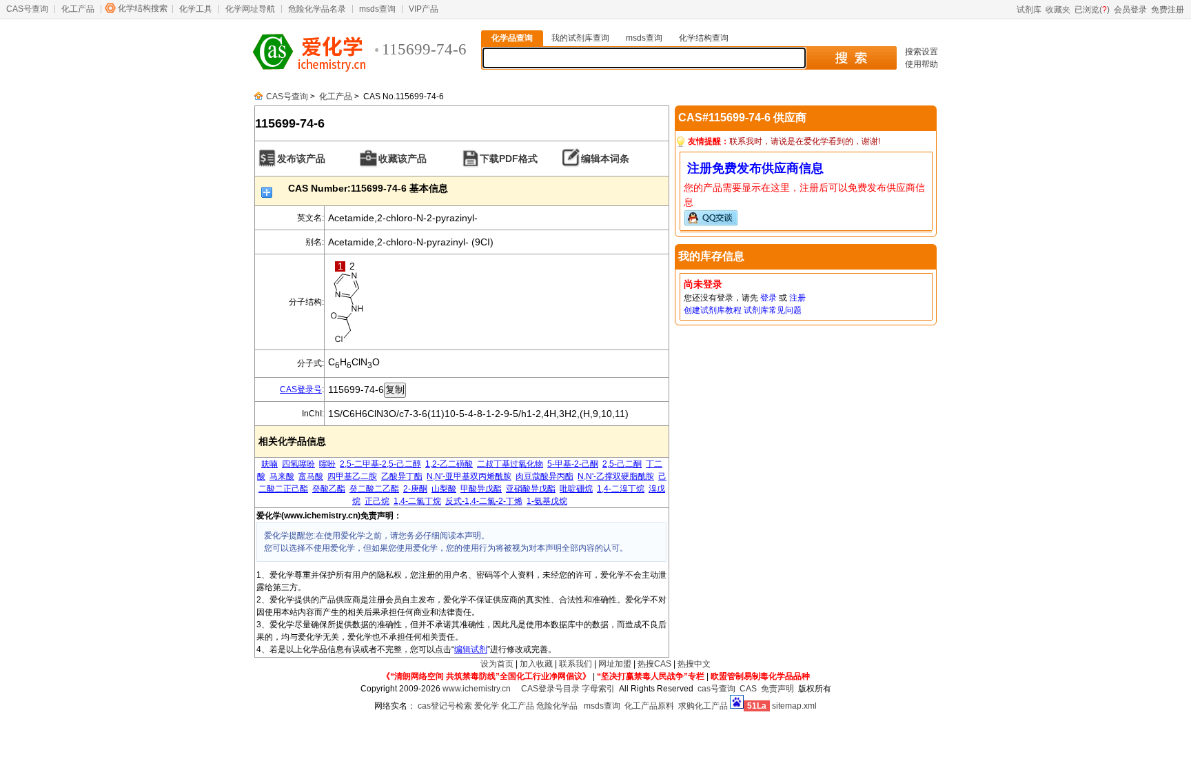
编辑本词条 (605, 158)
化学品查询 (512, 38)
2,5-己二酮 (622, 464)
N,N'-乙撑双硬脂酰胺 (616, 476)
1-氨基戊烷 (547, 501)
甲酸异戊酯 (481, 489)
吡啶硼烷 (576, 489)
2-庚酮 (415, 489)
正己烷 (377, 501)
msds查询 (377, 9)
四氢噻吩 (298, 464)
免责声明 (777, 688)
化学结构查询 (704, 38)
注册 (797, 298)
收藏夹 (1058, 9)
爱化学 (486, 706)
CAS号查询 (27, 9)
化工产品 (77, 9)
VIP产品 (423, 9)
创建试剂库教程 (713, 310)
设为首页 (496, 664)
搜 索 (851, 58)
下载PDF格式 (509, 158)
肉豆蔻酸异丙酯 (544, 476)
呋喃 (269, 464)
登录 (768, 298)
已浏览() (1092, 9)
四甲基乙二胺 (352, 476)
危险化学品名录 (317, 9)
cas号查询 (716, 688)
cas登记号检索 (445, 706)
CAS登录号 (301, 389)
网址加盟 (614, 664)
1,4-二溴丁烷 (620, 489)
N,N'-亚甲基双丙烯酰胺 (469, 476)
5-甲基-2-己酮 (572, 464)
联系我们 (575, 664)
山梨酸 (443, 489)
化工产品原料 (649, 706)
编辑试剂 (470, 649)
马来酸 (281, 476)
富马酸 (310, 476)
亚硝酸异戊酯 (531, 489)
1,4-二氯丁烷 (417, 501)
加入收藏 (536, 664)
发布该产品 (301, 158)
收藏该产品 (402, 158)
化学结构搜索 (142, 8)
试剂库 (1029, 9)
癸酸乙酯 (328, 489)
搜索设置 (921, 52)
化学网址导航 (250, 9)
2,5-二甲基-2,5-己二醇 (380, 464)
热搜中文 (694, 664)
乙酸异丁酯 (402, 476)
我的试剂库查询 (580, 38)
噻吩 (327, 464)
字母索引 (598, 688)
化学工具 (195, 9)
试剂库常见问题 (773, 310)
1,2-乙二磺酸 (449, 464)
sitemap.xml (794, 706)
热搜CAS (654, 664)
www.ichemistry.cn (476, 688)
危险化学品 (557, 706)
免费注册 (1167, 9)
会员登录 (1130, 9)
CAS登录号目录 (550, 688)
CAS (748, 688)
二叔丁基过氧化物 (510, 464)
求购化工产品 (703, 706)
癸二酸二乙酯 (374, 489)
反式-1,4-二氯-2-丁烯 (483, 501)
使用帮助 (921, 64)
